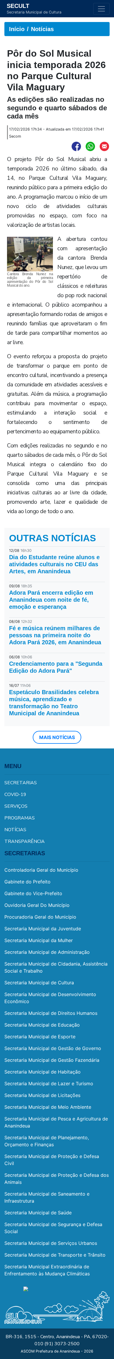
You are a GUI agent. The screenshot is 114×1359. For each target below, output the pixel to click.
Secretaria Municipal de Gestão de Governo (52, 1048)
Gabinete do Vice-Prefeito (33, 893)
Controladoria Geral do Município (41, 870)
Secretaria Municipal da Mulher (38, 940)
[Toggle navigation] (101, 9)
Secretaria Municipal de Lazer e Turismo (48, 1083)
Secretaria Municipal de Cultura (39, 983)
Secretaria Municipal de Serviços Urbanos (50, 1243)
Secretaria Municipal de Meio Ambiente (47, 1107)
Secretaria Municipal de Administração (47, 952)
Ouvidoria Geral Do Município (37, 905)
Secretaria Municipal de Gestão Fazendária (51, 1060)
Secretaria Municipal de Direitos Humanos (50, 1013)
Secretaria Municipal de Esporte (39, 1036)
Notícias (42, 29)
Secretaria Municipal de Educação (42, 1025)
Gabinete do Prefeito (27, 882)
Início (17, 29)
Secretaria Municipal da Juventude (42, 929)
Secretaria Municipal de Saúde (38, 1213)
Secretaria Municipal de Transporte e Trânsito (55, 1255)
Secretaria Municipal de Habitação (42, 1072)
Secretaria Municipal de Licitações (42, 1095)
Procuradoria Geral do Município (40, 917)
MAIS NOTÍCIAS (57, 737)
